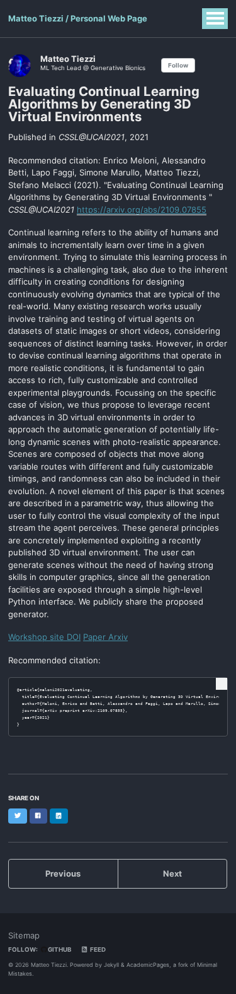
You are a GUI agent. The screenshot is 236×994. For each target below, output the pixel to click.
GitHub (59, 949)
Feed (97, 949)
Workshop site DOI (44, 637)
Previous (63, 873)
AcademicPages (147, 964)
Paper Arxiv (105, 637)
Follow (178, 65)
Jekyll (111, 964)
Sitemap (24, 935)
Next (172, 873)
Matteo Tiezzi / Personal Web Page (77, 18)
